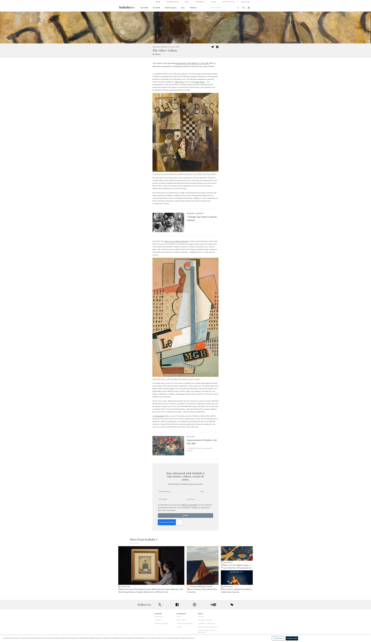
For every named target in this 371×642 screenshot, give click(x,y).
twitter (159, 604)
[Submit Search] (238, 7)
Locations (158, 620)
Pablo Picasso (179, 82)
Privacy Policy (181, 620)
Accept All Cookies (292, 638)
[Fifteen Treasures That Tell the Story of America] (203, 566)
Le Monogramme (158, 416)
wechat (232, 604)
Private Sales (171, 8)
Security (201, 616)
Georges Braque (199, 82)
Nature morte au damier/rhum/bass (176, 241)
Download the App (161, 623)
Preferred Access (173, 2)
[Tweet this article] (213, 47)
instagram (194, 604)
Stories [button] (213, 2)
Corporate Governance (184, 623)
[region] (185, 638)
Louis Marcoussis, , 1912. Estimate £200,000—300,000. (184, 174)
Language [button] (244, 2)
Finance (193, 8)
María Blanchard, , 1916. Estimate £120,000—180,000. (176, 379)
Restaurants (200, 2)
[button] (186, 540)
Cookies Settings (278, 638)
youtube (213, 605)
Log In (158, 2)
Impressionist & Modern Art (161, 47)
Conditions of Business (206, 623)
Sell (183, 8)
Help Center (159, 616)
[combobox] (224, 8)
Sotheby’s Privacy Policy (189, 505)
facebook (177, 604)
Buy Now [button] (156, 8)
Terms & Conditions (205, 620)
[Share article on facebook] (217, 47)
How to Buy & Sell (229, 2)
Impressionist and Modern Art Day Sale (192, 63)
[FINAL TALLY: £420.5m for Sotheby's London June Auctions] (237, 578)
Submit (185, 515)
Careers (179, 627)
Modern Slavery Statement (207, 627)
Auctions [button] (144, 8)
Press (178, 616)
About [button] (187, 2)
